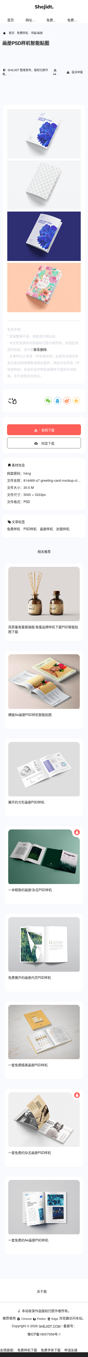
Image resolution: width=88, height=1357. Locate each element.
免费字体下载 (51, 1350)
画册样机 (46, 528)
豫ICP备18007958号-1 (44, 1334)
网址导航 (32, 19)
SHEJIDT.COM (50, 1326)
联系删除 (40, 349)
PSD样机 (30, 528)
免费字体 (73, 19)
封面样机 (62, 528)
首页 (10, 19)
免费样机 (53, 19)
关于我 (42, 1291)
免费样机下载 (27, 1350)
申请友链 (70, 1350)
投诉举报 (77, 72)
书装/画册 (37, 33)
